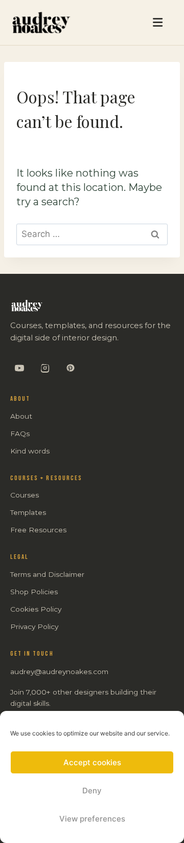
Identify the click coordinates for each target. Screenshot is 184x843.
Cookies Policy (35, 609)
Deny (92, 790)
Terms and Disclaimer (47, 574)
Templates (28, 512)
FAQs (20, 433)
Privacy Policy (34, 626)
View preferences (92, 819)
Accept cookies (92, 762)
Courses (24, 495)
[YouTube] (19, 368)
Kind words (30, 451)
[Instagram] (45, 368)
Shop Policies (34, 592)
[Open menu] (123, 22)
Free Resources (38, 530)
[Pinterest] (70, 368)
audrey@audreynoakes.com (59, 671)
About (21, 416)
